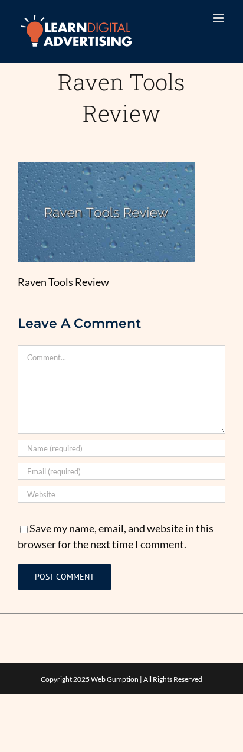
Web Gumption (115, 679)
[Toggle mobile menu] (219, 18)
